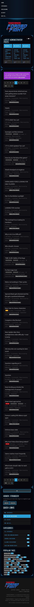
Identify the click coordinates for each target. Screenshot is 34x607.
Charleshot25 (8, 238)
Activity (3, 13)
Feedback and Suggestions (11, 557)
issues (25, 566)
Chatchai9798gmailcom (11, 434)
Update (6, 572)
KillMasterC (8, 367)
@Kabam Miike (8, 553)
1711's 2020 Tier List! (12, 120)
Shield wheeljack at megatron (14, 170)
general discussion (16, 566)
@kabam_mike (17, 559)
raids (14, 572)
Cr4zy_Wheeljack (9, 138)
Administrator (8, 134)
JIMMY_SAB (8, 286)
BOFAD (7, 150)
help (6, 566)
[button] (12, 86)
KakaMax (23, 162)
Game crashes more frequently (15, 454)
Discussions (4, 9)
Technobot (8, 300)
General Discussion (13, 102)
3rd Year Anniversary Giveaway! (17, 46)
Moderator (16, 134)
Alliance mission (9, 561)
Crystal (16, 570)
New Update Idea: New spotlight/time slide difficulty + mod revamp (16, 334)
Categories (4, 6)
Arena (21, 572)
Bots (16, 564)
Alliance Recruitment (14, 190)
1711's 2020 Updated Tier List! (15, 146)
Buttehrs (7, 124)
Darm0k (23, 274)
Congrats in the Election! (13, 320)
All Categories (8, 531)
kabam (24, 570)
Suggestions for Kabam (22, 561)
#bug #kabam (8, 564)
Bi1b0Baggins (8, 200)
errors (6, 574)
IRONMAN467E (9, 188)
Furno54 (7, 100)
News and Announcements (17, 535)
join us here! (21, 77)
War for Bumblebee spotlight (14, 196)
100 (6, 86)
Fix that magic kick (11, 270)
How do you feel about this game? (16, 158)
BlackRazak (8, 458)
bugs (23, 557)
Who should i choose (12, 246)
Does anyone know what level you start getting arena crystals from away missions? (16, 93)
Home (2, 3)
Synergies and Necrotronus (14, 132)
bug (6, 563)
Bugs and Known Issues (21, 276)
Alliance (7, 559)
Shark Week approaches (13, 401)
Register (13, 503)
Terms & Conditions (24, 591)
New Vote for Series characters (15, 308)
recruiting (24, 564)
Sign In (6, 503)
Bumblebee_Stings (10, 379)
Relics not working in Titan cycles (16, 282)
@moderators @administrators (12, 555)
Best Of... (3, 16)
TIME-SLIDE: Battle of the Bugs (15, 258)
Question (8, 375)
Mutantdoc (8, 422)
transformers (22, 568)
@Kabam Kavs (15, 563)
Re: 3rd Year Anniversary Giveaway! (8, 46)
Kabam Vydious (9, 408)
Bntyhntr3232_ (9, 174)
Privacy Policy (25, 590)
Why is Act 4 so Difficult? (13, 234)
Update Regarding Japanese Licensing (26, 46)
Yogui (6, 112)
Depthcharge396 (14, 312)
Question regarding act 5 (13, 363)
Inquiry (7, 108)
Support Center (15, 590)
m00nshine (8, 472)
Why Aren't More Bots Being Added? (16, 442)
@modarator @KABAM (10, 568)
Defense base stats (11, 430)
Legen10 (7, 226)
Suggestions (7, 570)
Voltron (23, 262)
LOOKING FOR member (12, 208)
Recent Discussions (11, 516)
